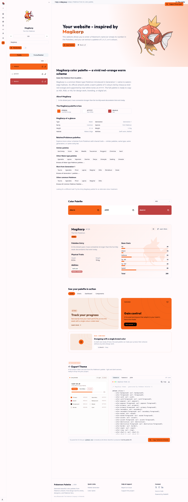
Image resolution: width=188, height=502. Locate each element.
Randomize (17, 48)
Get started (129, 324)
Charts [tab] (79, 294)
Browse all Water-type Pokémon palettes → (70, 162)
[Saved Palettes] (3, 25)
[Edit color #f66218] (45, 66)
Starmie (87, 159)
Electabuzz (108, 170)
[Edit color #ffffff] (45, 74)
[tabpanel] (28, 72)
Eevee (117, 170)
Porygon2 (103, 151)
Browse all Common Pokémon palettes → (69, 184)
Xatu (76, 151)
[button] (29, 66)
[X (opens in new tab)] (156, 487)
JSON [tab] (131, 377)
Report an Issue (126, 487)
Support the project (127, 491)
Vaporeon (78, 159)
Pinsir (77, 170)
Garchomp (61, 151)
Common (90, 125)
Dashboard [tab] (88, 294)
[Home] (3, 13)
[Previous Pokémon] (11, 36)
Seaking (112, 159)
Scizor (70, 151)
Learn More (163, 229)
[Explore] (3, 21)
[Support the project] (3, 42)
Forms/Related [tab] (38, 55)
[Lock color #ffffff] (42, 74)
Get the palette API (126, 440)
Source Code (159, 491)
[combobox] (28, 42)
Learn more (75, 325)
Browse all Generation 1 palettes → (68, 173)
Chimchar (113, 151)
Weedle (83, 151)
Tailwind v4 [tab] (116, 377)
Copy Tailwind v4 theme (160, 440)
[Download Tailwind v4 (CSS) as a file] (169, 381)
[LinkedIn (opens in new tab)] (162, 487)
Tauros (60, 170)
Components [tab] (100, 294)
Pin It (81, 45)
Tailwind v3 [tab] (124, 377)
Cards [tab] (72, 294)
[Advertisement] (120, 464)
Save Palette (70, 45)
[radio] (99, 378)
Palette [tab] (19, 55)
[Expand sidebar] (3, 8)
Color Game (91, 491)
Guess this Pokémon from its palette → (69, 78)
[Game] (3, 17)
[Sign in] (2, 499)
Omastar (121, 159)
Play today (181, 2)
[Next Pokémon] (46, 36)
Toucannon (93, 151)
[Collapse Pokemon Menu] (49, 2)
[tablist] (28, 55)
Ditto (100, 170)
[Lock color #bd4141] (42, 81)
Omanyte (103, 159)
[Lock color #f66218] (42, 66)
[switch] (24, 48)
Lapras (69, 159)
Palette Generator (93, 487)
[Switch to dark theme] (3, 38)
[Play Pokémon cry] (153, 229)
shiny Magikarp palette (87, 189)
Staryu (95, 159)
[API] (3, 29)
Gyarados (61, 159)
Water (91, 122)
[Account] (3, 33)
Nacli (121, 151)
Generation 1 (127, 122)
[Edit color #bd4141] (45, 81)
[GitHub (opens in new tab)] (159, 487)
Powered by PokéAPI (161, 494)
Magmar (92, 170)
